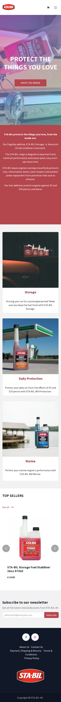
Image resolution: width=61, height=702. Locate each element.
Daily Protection (30, 378)
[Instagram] (35, 637)
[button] (6, 548)
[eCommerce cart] (48, 7)
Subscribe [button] (51, 615)
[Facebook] (26, 637)
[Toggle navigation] (55, 7)
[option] (30, 548)
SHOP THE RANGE (30, 82)
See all (6, 507)
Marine (30, 461)
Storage (30, 292)
